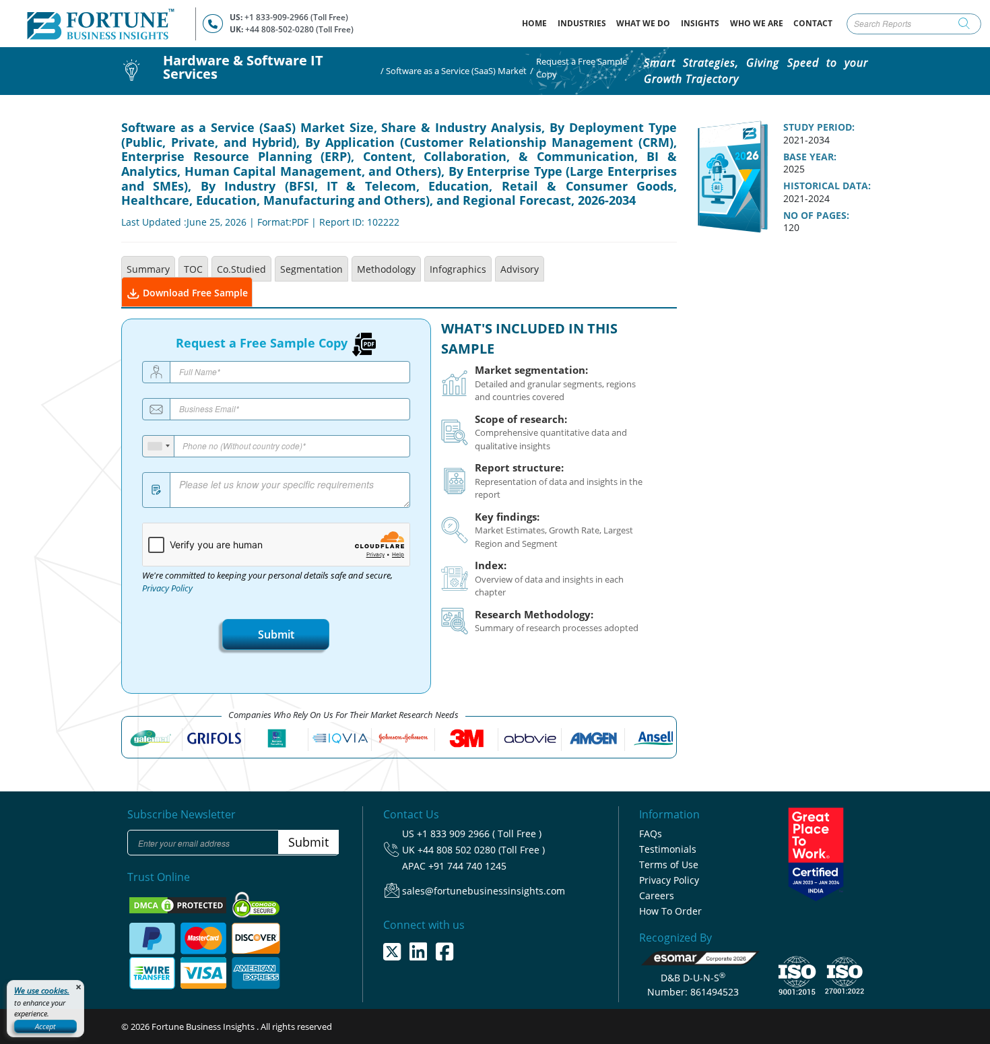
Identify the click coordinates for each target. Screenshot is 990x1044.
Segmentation (311, 269)
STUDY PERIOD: (819, 127)
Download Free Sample (194, 292)
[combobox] (158, 446)
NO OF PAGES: (816, 215)
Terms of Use (668, 864)
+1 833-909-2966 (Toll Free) (296, 17)
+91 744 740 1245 (467, 865)
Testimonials (667, 849)
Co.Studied (241, 269)
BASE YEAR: (809, 157)
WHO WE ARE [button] (756, 23)
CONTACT (812, 23)
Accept (45, 1026)
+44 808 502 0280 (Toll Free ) (481, 849)
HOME (537, 23)
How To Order (670, 911)
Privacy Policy (167, 588)
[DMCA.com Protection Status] (178, 904)
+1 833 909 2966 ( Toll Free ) (479, 833)
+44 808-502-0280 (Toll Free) (299, 29)
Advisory (519, 269)
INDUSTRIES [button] (582, 23)
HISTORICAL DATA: (827, 186)
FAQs (650, 833)
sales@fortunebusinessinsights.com (483, 890)
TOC (193, 269)
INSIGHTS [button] (700, 23)
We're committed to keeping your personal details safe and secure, (267, 582)
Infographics (458, 269)
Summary (148, 269)
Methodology (386, 269)
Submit (276, 634)
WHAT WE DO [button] (643, 23)
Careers (656, 895)
